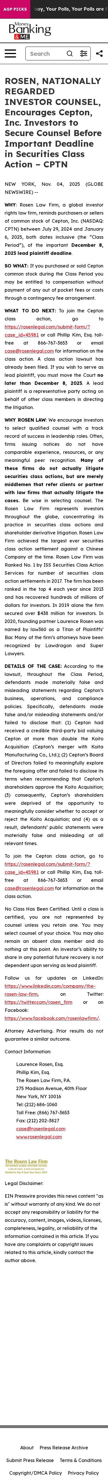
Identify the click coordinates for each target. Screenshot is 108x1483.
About (27, 1447)
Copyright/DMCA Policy (35, 1473)
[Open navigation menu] (10, 53)
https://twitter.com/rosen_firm (38, 1002)
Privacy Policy (83, 1473)
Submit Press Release (30, 1460)
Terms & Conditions (81, 1460)
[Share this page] (99, 53)
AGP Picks (15, 9)
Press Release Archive (63, 1447)
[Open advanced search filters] (83, 53)
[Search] (70, 53)
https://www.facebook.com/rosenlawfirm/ (52, 1018)
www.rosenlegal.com (39, 1137)
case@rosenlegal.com (29, 351)
